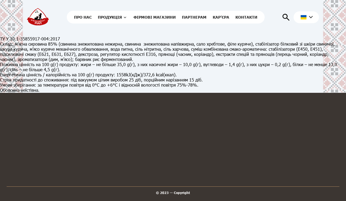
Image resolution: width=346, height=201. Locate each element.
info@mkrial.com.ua (145, 160)
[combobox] (306, 17)
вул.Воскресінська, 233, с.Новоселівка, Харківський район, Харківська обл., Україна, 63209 (197, 169)
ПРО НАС (83, 17)
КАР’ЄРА (221, 17)
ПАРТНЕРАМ (194, 17)
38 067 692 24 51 (103, 160)
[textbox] (305, 17)
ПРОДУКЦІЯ (110, 17)
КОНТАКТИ (246, 17)
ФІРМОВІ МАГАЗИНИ (155, 17)
